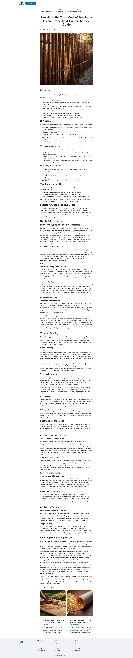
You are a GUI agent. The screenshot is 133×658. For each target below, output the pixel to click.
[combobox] (62, 3)
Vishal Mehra (45, 29)
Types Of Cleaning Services (62, 9)
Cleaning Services (49, 9)
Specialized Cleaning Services (78, 9)
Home (41, 9)
